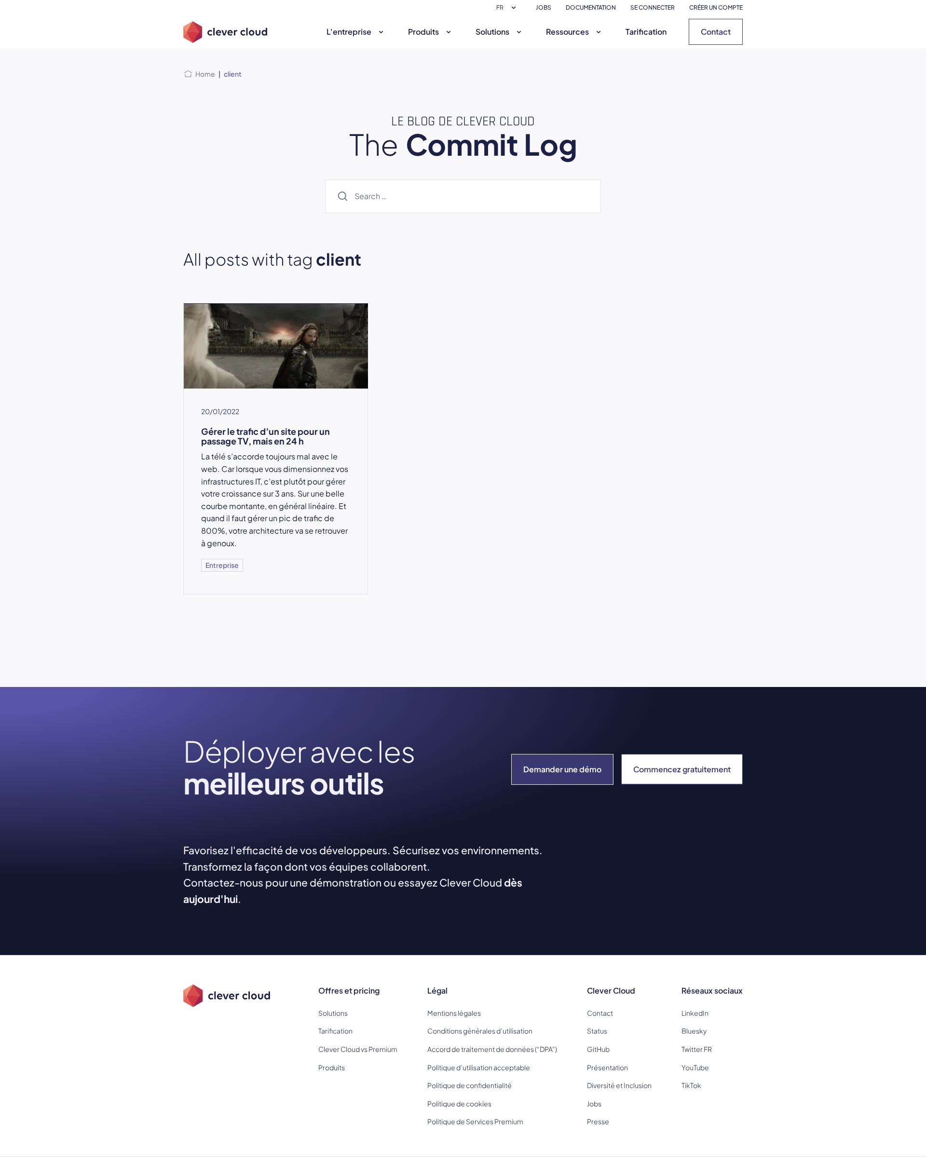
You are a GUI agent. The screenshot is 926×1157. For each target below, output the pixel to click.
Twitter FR (696, 1049)
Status (597, 1030)
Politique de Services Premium (475, 1121)
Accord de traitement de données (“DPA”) (492, 1049)
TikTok (691, 1085)
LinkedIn (694, 1013)
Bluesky (694, 1030)
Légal (437, 990)
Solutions (492, 32)
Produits (423, 32)
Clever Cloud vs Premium (357, 1049)
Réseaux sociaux (712, 990)
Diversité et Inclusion (619, 1085)
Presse (598, 1121)
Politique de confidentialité (469, 1085)
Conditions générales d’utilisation (479, 1030)
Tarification (646, 32)
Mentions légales (454, 1013)
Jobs (594, 1103)
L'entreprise (349, 32)
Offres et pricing (349, 990)
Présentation (607, 1067)
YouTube (695, 1067)
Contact (716, 32)
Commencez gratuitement (682, 769)
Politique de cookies (459, 1103)
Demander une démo (562, 769)
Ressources (567, 32)
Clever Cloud (611, 990)
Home (205, 73)
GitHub (598, 1049)
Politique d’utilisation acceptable (478, 1067)
